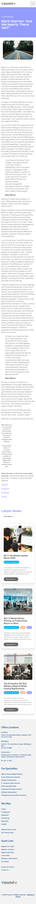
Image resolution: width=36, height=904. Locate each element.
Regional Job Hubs (7, 852)
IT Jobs (3, 809)
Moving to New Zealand (9, 858)
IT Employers (5, 812)
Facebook (5, 492)
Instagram (5, 488)
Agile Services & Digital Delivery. (12, 774)
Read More (10, 579)
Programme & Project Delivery (11, 789)
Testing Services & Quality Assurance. (14, 795)
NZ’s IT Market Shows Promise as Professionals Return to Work (15, 620)
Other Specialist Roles (8, 786)
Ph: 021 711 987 (6, 761)
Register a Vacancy (7, 849)
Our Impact (5, 861)
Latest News (5, 855)
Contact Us (5, 870)
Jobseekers (5, 815)
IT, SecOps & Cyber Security (10, 783)
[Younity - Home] (8, 3)
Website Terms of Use (8, 829)
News (23, 627)
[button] (33, 4)
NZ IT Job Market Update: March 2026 (16, 556)
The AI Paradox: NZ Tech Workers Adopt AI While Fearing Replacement (15, 686)
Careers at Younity (7, 867)
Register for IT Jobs (7, 846)
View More (8, 516)
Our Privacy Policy (7, 832)
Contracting (5, 818)
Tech (29, 627)
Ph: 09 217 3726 (6, 737)
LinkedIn (4, 484)
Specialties (4, 821)
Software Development (9, 792)
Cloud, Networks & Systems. (10, 777)
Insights (4, 824)
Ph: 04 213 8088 (6, 748)
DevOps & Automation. (9, 780)
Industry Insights (11, 562)
